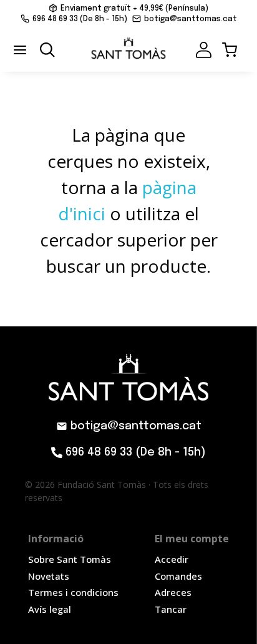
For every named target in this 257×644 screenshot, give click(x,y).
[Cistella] (227, 49)
